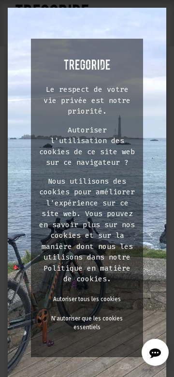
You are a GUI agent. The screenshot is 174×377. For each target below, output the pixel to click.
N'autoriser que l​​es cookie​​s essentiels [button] (87, 323)
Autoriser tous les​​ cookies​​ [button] (87, 299)
